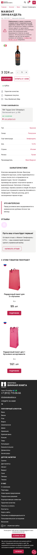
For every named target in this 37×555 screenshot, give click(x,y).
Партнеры (4, 490)
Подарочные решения (9, 496)
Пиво (3, 441)
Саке (3, 473)
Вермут (4, 470)
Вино (3, 412)
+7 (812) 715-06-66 (11, 393)
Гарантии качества (8, 503)
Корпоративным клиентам (11, 500)
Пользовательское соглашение (12, 519)
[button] (34, 552)
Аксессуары (5, 453)
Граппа (3, 461)
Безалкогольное (7, 447)
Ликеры (4, 476)
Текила (3, 480)
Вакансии (4, 522)
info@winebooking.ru (8, 397)
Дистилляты (5, 464)
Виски (3, 415)
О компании (5, 487)
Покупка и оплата (7, 506)
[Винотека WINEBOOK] (6, 2)
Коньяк (4, 437)
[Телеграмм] (13, 390)
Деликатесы (5, 450)
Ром (2, 418)
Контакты (4, 509)
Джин (3, 428)
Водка (3, 422)
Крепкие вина (6, 434)
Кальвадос (5, 444)
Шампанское (6, 425)
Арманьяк (5, 431)
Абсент (3, 467)
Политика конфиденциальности (13, 515)
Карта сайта (5, 512)
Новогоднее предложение (10, 493)
